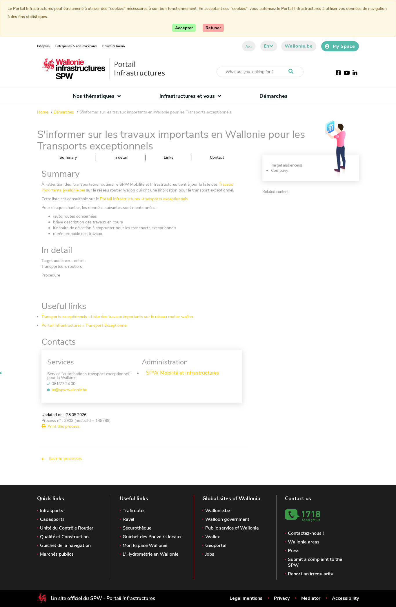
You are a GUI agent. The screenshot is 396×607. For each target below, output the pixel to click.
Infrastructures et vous (187, 96)
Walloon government (227, 519)
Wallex (212, 537)
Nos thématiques (94, 96)
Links (168, 157)
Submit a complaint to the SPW (315, 562)
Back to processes (65, 458)
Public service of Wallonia (232, 528)
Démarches (273, 96)
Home (42, 112)
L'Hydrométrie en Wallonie (150, 554)
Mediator (310, 598)
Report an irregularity (310, 574)
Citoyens (43, 46)
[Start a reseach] (292, 71)
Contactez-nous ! (306, 533)
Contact (217, 157)
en (267, 46)
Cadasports (52, 519)
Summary (68, 157)
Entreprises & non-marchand (76, 46)
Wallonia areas (303, 542)
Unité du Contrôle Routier (66, 528)
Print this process (63, 426)
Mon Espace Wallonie (145, 545)
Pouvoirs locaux (114, 46)
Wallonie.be (299, 46)
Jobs (209, 554)
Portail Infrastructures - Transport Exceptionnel (84, 325)
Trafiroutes (134, 511)
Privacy (282, 598)
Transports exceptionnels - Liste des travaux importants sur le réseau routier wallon (117, 316)
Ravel (128, 519)
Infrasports (51, 511)
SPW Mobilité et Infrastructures (182, 373)
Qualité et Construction (64, 537)
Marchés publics (57, 554)
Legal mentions (246, 598)
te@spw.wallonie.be (69, 390)
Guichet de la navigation (65, 545)
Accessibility (345, 598)
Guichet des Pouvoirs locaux (152, 537)
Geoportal (215, 545)
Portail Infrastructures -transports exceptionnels (144, 199)
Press (293, 551)
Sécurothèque (137, 528)
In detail (120, 157)
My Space (344, 46)
